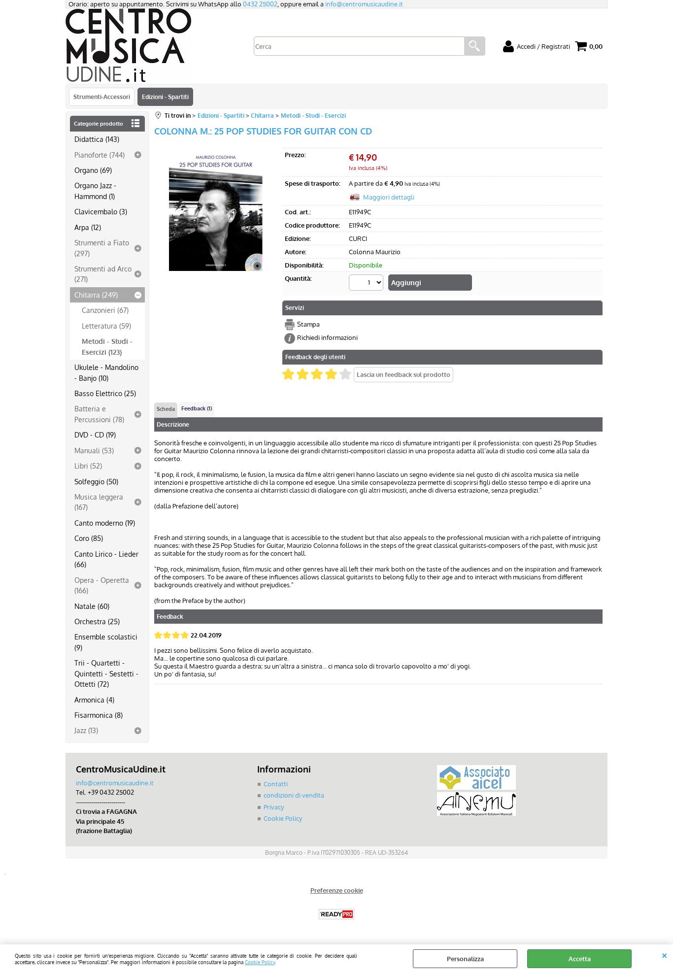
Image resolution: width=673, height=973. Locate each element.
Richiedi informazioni (327, 337)
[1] (367, 283)
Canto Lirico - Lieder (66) (106, 559)
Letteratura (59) (106, 325)
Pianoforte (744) (99, 154)
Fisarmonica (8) (98, 714)
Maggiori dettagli (388, 197)
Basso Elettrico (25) (105, 393)
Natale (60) (91, 606)
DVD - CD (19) (95, 434)
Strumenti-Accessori (101, 97)
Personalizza (465, 959)
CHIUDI (664, 954)
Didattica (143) (96, 138)
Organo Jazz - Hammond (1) (95, 190)
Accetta (580, 959)
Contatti (276, 784)
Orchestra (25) (97, 621)
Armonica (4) (94, 699)
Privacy (274, 807)
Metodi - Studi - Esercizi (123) (107, 346)
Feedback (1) (196, 408)
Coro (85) (88, 538)
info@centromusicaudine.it (364, 4)
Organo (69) (93, 170)
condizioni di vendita (294, 795)
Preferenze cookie (336, 890)
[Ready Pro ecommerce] (336, 914)
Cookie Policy (260, 962)
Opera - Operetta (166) (101, 585)
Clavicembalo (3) (100, 211)
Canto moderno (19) (104, 522)
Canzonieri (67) (105, 309)
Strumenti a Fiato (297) (101, 247)
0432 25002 (260, 4)
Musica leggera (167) (98, 501)
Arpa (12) (87, 227)
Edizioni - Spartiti (165, 97)
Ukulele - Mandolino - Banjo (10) (106, 372)
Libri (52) (88, 465)
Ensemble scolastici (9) (105, 641)
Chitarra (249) (96, 294)
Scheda (166, 408)
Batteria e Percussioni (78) (99, 413)
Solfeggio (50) (96, 481)
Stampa (308, 324)
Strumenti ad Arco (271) (103, 273)
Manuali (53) (94, 450)
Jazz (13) (86, 730)
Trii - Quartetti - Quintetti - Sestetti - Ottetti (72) (106, 673)
